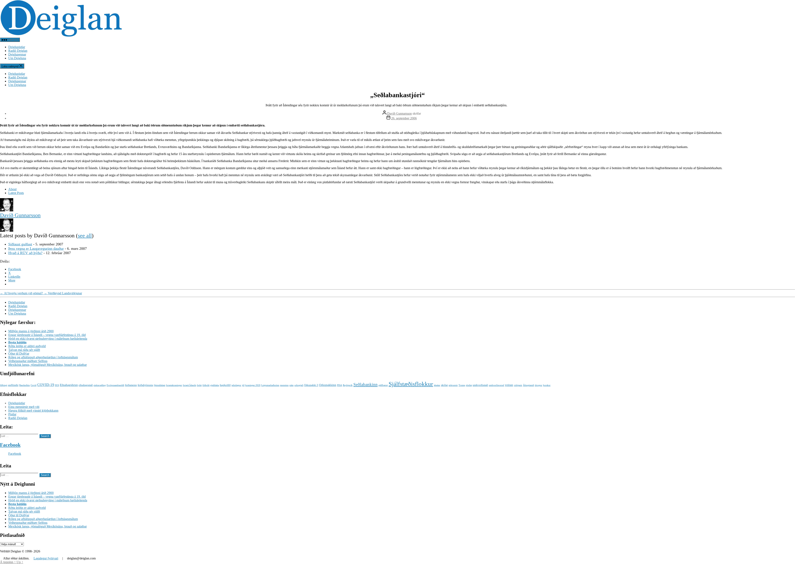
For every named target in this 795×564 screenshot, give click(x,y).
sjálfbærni (383, 385)
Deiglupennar (17, 54)
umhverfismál (480, 385)
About (12, 189)
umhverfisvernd (496, 385)
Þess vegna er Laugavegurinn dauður (36, 248)
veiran (509, 385)
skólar (444, 385)
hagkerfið (225, 385)
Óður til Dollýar (18, 353)
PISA (339, 385)
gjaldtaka (214, 385)
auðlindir (13, 385)
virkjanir (518, 385)
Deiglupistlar (16, 47)
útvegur (538, 385)
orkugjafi (298, 385)
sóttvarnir (453, 385)
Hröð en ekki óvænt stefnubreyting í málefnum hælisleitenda (47, 338)
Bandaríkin (24, 385)
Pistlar (12, 414)
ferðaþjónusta (145, 385)
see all (85, 236)
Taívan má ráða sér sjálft (24, 350)
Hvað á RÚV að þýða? (25, 253)
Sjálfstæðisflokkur (411, 384)
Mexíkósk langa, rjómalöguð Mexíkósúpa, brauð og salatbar (47, 364)
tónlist (469, 385)
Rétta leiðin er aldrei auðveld (27, 346)
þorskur (546, 385)
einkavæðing (100, 385)
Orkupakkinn (327, 385)
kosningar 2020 (252, 385)
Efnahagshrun (69, 385)
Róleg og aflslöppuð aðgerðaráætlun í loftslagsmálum (43, 357)
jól (243, 385)
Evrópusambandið (115, 385)
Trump (462, 385)
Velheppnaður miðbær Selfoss (27, 361)
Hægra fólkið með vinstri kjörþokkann (33, 410)
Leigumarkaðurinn (270, 385)
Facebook (10, 445)
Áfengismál (528, 385)
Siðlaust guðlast (20, 244)
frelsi (199, 385)
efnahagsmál (86, 385)
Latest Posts (16, 193)
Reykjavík (348, 385)
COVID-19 (45, 385)
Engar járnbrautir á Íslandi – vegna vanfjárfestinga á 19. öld (47, 335)
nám (291, 385)
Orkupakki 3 (311, 385)
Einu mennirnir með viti (23, 407)
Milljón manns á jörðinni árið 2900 (31, 331)
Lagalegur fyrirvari (46, 558)
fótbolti (206, 385)
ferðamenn (131, 385)
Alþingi (3, 385)
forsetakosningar (174, 385)
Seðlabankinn (365, 384)
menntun (284, 385)
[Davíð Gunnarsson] (6, 210)
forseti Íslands (189, 385)
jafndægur (236, 385)
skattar (437, 385)
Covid (33, 385)
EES (57, 385)
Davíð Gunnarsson (399, 113)
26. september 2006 (404, 118)
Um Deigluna (17, 58)
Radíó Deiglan (17, 50)
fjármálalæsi (159, 385)
